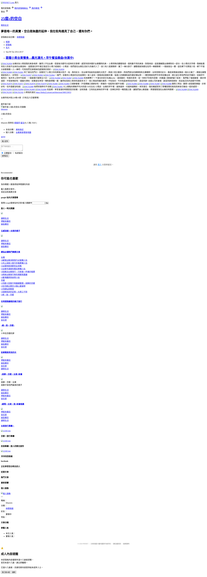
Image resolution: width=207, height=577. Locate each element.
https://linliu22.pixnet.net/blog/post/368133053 (53, 92)
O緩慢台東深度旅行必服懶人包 (14, 260)
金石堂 (4, 320)
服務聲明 (126, 544)
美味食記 (19, 130)
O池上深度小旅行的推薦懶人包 (14, 263)
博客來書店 (6, 221)
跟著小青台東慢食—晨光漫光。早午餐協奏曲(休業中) (40, 57)
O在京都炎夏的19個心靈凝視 (13, 286)
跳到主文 (5, 25)
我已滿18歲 (6, 572)
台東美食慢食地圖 (23, 132)
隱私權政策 (117, 544)
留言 (22, 123)
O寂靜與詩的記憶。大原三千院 (14, 292)
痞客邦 (17, 123)
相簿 (8, 42)
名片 (8, 48)
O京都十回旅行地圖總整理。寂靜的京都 (18, 283)
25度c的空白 (11, 18)
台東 (3, 257)
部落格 (9, 45)
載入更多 (5, 141)
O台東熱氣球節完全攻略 (11, 266)
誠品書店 (5, 224)
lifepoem (4, 109)
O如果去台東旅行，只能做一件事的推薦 (18, 272)
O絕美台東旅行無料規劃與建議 (14, 275)
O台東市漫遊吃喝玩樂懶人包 (13, 269)
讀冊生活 (5, 218)
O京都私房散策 (7, 289)
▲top (3, 137)
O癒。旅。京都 (7, 295)
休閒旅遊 (20, 37)
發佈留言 (5, 156)
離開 (13, 572)
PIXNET (85, 544)
